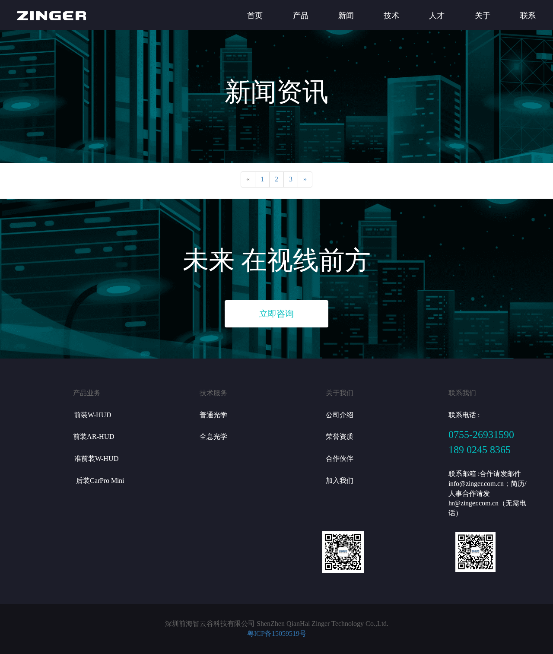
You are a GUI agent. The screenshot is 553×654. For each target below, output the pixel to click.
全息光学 (213, 436)
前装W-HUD (92, 415)
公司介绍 (339, 415)
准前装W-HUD (96, 458)
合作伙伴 (339, 458)
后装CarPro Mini (100, 480)
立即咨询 (276, 313)
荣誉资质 (339, 436)
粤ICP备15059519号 (276, 633)
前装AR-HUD (93, 436)
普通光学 (213, 415)
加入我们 (339, 480)
